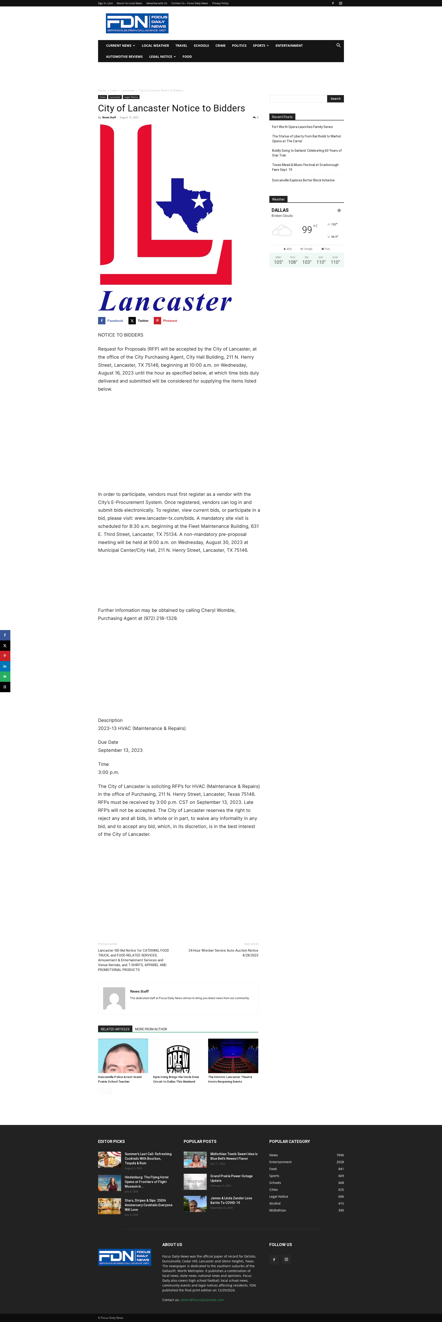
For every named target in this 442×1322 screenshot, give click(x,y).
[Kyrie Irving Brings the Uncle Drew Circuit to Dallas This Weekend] (178, 1056)
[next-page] (108, 1091)
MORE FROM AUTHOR (151, 1029)
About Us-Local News (129, 3)
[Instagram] (340, 3)
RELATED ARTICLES (115, 1029)
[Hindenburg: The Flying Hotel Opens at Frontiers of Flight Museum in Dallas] (109, 1183)
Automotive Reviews (124, 56)
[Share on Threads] (5, 687)
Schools (201, 45)
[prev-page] (101, 1091)
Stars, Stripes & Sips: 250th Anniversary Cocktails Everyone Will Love (148, 1205)
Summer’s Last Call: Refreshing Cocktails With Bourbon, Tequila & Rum (148, 1158)
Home (102, 90)
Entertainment (289, 45)
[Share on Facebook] (5, 635)
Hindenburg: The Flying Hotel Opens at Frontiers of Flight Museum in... (147, 1181)
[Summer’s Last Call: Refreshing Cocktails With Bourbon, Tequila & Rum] (109, 1160)
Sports (259, 45)
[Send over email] (5, 676)
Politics (239, 45)
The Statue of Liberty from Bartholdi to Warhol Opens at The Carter (306, 138)
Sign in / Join (105, 3)
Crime (220, 45)
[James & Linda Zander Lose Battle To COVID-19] (195, 1204)
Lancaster (128, 90)
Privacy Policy (220, 3)
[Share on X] (5, 645)
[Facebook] (332, 3)
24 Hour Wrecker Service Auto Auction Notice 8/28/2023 (223, 952)
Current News (118, 45)
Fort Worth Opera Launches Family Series (302, 127)
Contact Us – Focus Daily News (190, 3)
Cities (113, 90)
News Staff (109, 117)
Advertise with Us (156, 3)
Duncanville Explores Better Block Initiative (303, 180)
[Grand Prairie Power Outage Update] (195, 1182)
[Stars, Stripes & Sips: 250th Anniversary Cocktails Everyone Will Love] (109, 1206)
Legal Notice (160, 56)
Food (187, 56)
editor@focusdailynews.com (202, 1300)
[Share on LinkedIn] (5, 666)
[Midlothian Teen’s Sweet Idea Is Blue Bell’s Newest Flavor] (195, 1160)
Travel (181, 45)
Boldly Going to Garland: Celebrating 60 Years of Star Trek (307, 153)
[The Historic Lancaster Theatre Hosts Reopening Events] (233, 1056)
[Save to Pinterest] (5, 656)
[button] (338, 46)
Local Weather (155, 45)
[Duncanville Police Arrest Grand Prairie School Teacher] (123, 1056)
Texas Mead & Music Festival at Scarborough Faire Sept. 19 (305, 167)
